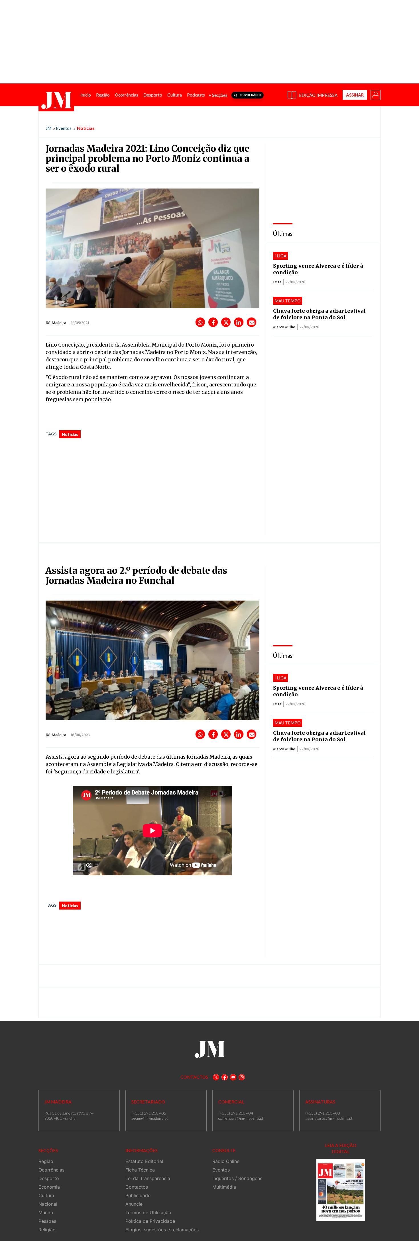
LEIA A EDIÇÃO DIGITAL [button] (340, 1148)
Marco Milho (284, 327)
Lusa (277, 282)
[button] (375, 94)
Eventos (64, 128)
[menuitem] (85, 95)
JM (48, 128)
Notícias (86, 128)
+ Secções (218, 95)
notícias (70, 434)
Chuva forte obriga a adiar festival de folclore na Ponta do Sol (319, 314)
